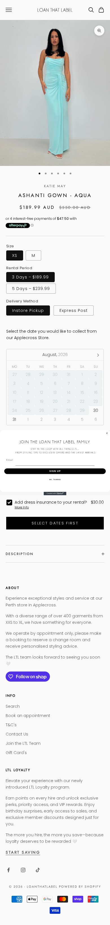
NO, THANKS (55, 479)
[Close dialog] (107, 433)
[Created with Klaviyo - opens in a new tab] (55, 493)
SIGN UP (55, 471)
